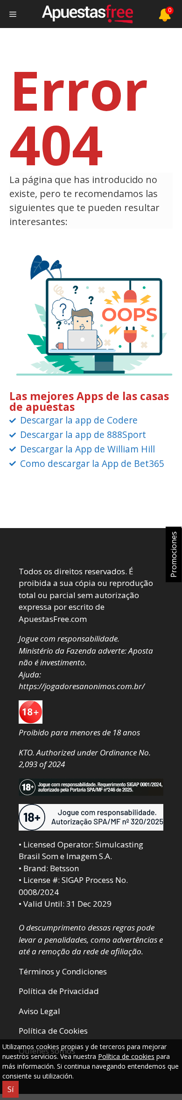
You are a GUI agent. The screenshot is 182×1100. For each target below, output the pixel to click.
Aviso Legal (39, 1011)
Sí (10, 1089)
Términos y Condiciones (63, 971)
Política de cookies (126, 1056)
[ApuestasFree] (87, 14)
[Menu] (13, 14)
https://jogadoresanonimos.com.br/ (82, 686)
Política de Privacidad (59, 991)
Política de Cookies (53, 1030)
